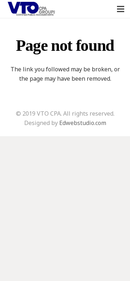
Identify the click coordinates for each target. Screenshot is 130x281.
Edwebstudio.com (82, 123)
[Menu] (120, 9)
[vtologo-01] (31, 9)
